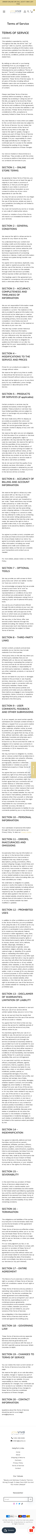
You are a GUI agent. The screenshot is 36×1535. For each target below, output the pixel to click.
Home (18, 1452)
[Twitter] (19, 1503)
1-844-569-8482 (19, 1438)
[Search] (28, 11)
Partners (18, 1460)
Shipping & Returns (18, 1457)
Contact (18, 1468)
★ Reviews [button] (34, 770)
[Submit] (30, 1499)
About (18, 1455)
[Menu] (4, 12)
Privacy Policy (26, 832)
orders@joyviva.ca (19, 1441)
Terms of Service (18, 1465)
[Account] (24, 11)
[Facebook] (17, 1503)
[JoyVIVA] (16, 11)
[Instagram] (14, 1503)
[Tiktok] (22, 1503)
